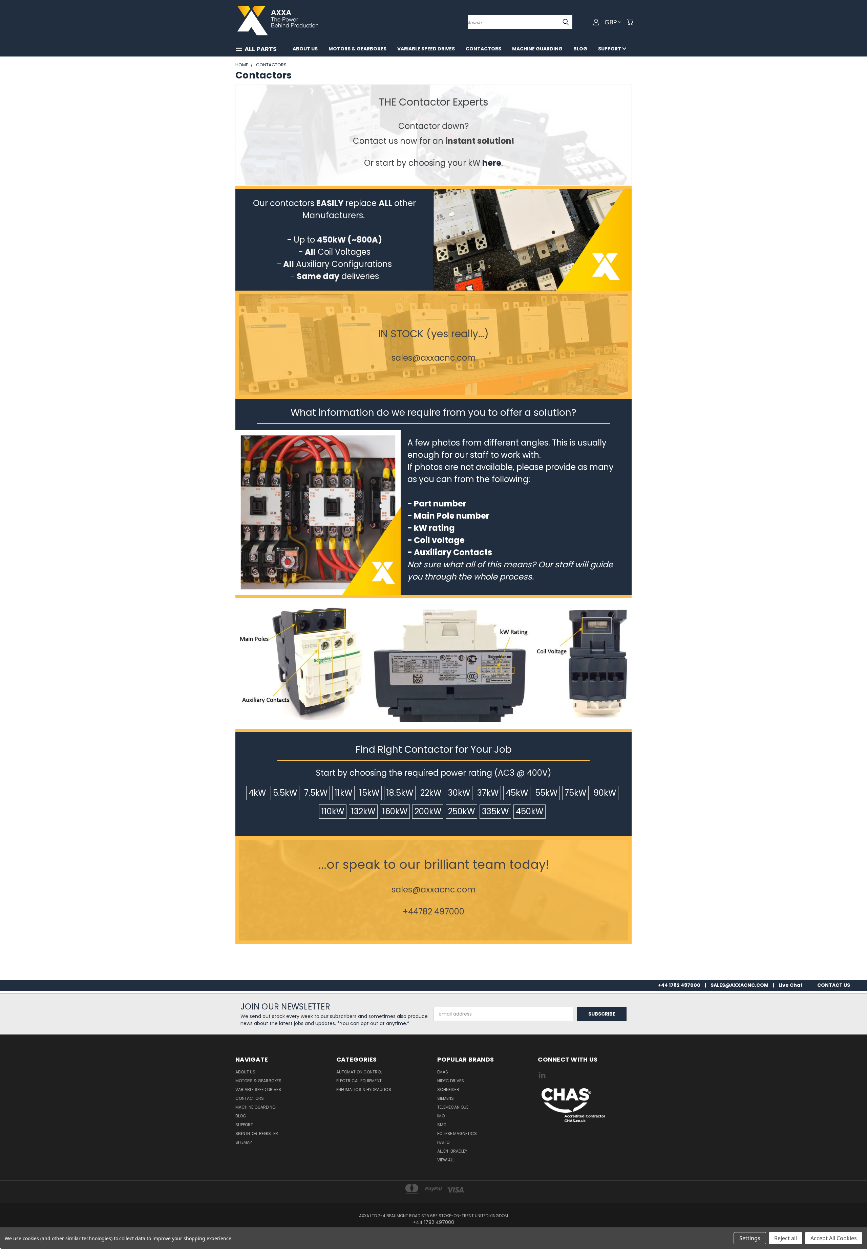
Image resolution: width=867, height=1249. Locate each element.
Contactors (483, 48)
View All (445, 1160)
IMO (441, 1116)
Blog (580, 48)
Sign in (243, 1133)
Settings (749, 1238)
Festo (443, 1142)
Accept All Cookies (833, 1238)
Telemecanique (452, 1107)
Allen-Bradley (452, 1151)
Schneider (448, 1089)
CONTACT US (833, 985)
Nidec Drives (450, 1081)
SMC (442, 1125)
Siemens (445, 1098)
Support (610, 48)
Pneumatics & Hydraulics (363, 1089)
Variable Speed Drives (426, 48)
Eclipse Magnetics (457, 1133)
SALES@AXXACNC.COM (739, 985)
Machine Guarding (537, 48)
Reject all (785, 1238)
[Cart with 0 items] (630, 22)
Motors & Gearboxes (357, 48)
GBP (611, 22)
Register (268, 1133)
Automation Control (359, 1072)
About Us (305, 48)
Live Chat (791, 985)
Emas (442, 1072)
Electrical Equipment (359, 1081)
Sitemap (243, 1142)
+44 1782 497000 (679, 985)
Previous (849, 1228)
